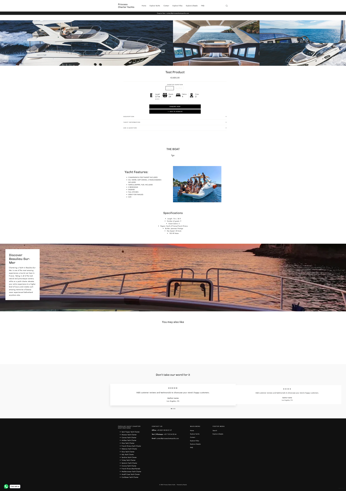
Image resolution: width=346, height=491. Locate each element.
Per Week (179, 88)
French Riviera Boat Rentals (131, 469)
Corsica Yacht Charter (129, 466)
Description (128, 116)
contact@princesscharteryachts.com (167, 438)
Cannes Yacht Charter (129, 437)
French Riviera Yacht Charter (131, 446)
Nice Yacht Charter (128, 443)
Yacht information (131, 122)
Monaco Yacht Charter (129, 435)
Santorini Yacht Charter (129, 463)
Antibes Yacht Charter (129, 440)
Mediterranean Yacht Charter (131, 471)
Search (215, 430)
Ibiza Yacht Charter (128, 452)
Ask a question (130, 128)
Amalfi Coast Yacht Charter (131, 474)
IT (344, 488)
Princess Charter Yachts (126, 5)
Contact (166, 6)
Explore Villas (177, 6)
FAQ (202, 6)
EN (340, 488)
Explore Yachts (155, 6)
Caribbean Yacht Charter (130, 477)
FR (342, 488)
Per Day (169, 88)
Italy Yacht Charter (128, 454)
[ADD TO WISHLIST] (131, 331)
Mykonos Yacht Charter (129, 449)
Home (144, 6)
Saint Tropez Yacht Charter (131, 432)
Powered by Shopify (182, 484)
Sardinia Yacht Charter (129, 457)
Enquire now (175, 106)
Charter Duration (175, 84)
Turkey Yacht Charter (129, 460)
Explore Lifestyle (192, 6)
